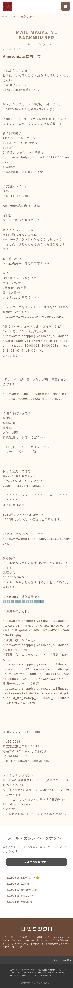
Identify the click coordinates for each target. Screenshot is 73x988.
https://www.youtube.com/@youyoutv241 (33, 316)
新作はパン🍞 (29, 889)
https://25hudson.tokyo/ (31, 760)
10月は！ (26, 883)
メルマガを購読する (36, 862)
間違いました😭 (30, 877)
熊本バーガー (28, 895)
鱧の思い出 (27, 901)
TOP (4, 17)
